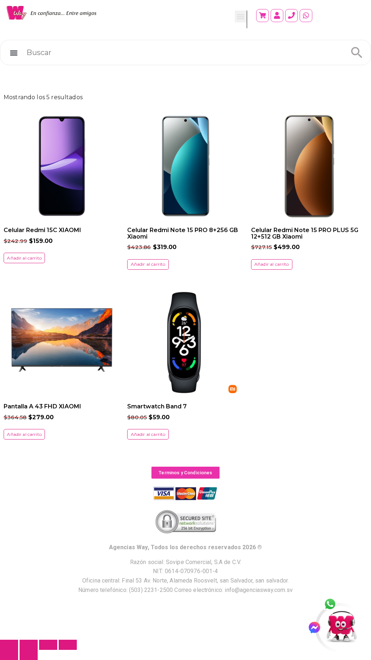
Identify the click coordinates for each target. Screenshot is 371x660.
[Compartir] (48, 645)
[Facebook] (317, 627)
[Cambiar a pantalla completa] (29, 645)
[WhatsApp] (334, 605)
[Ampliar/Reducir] (9, 645)
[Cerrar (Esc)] (68, 645)
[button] (241, 16)
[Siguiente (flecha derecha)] (29, 655)
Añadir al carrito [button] (24, 258)
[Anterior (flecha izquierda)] (9, 655)
